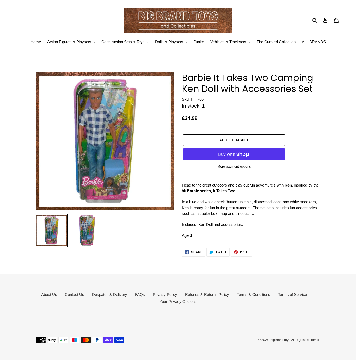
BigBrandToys (280, 340)
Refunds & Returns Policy (207, 294)
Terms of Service (292, 294)
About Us (49, 294)
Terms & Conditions (253, 294)
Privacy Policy (165, 294)
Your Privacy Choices (178, 301)
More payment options (234, 167)
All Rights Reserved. (305, 340)
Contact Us (74, 294)
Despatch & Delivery (109, 294)
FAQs (140, 294)
